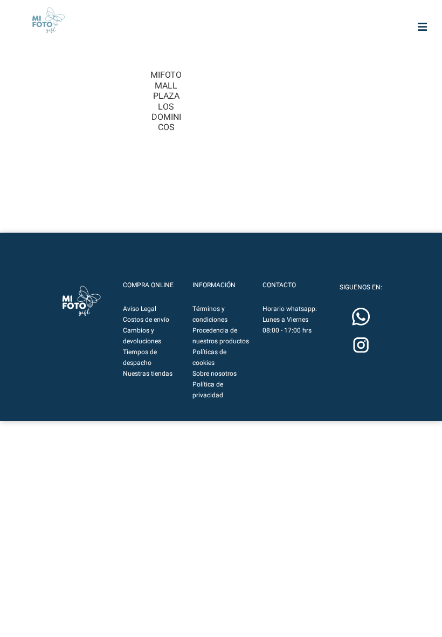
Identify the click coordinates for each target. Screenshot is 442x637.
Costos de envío (146, 319)
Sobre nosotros (214, 373)
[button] (81, 301)
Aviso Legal (139, 309)
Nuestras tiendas (147, 373)
